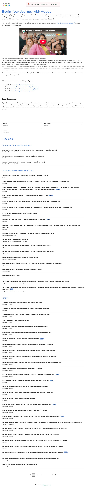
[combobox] (44, 126)
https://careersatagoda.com (24, 85)
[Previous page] (30, 475)
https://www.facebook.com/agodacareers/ (25, 87)
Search (5, 123)
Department (47, 123)
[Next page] (55, 475)
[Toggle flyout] (81, 125)
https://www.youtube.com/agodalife (22, 91)
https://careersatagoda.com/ (65, 23)
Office (5, 130)
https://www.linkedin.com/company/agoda (25, 89)
